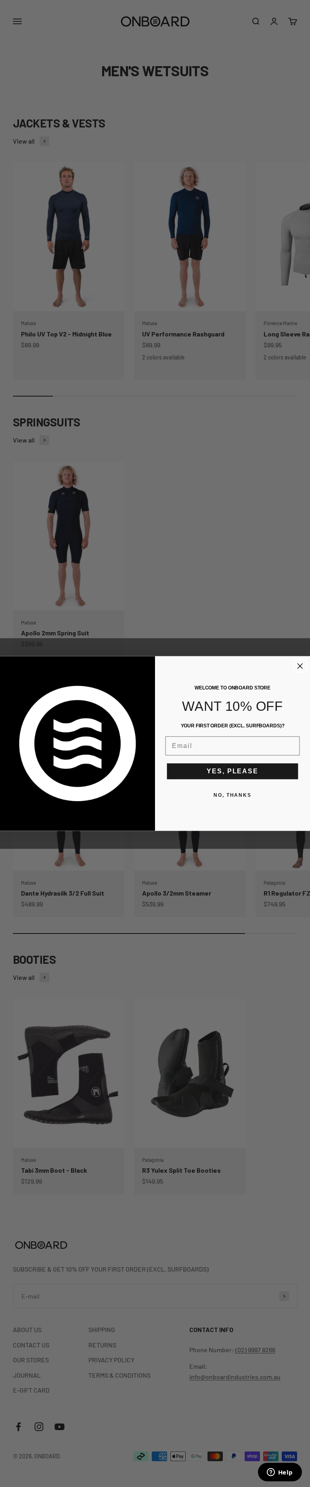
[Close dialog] (300, 666)
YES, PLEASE (232, 771)
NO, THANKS (232, 795)
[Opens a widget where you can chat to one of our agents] (280, 1473)
